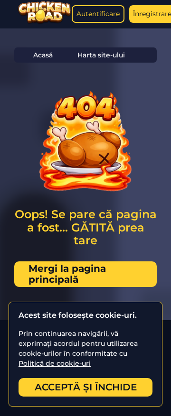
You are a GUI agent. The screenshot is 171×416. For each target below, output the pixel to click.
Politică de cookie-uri (55, 363)
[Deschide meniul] (9, 14)
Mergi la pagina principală (67, 274)
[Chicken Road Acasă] (44, 22)
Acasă (43, 55)
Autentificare (98, 13)
